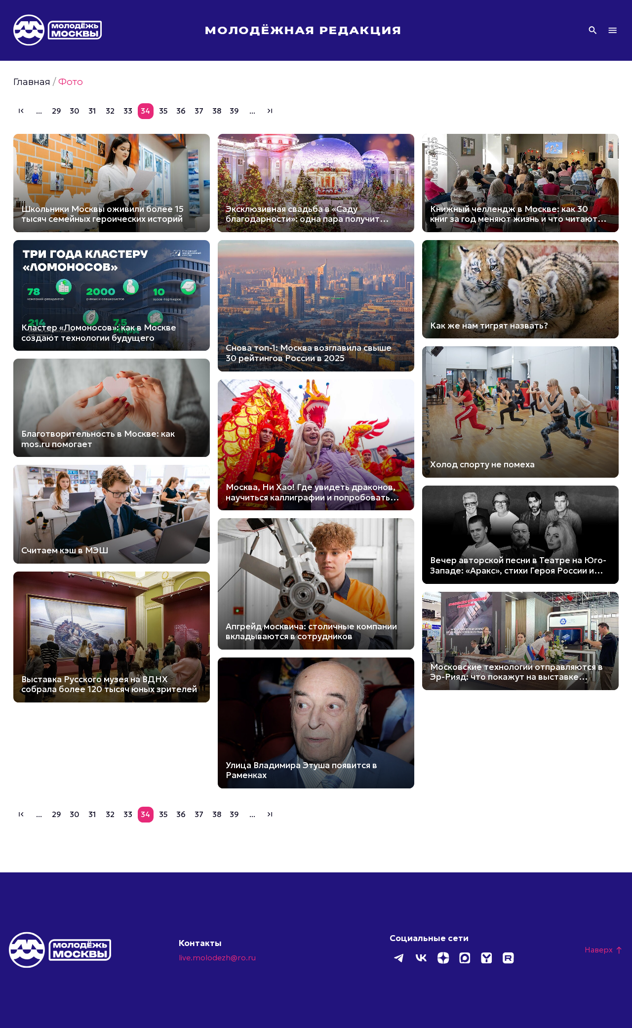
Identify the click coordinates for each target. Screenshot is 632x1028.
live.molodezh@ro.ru (217, 957)
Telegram (399, 958)
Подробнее (111, 183)
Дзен (443, 958)
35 (163, 111)
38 (216, 111)
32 (110, 111)
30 (74, 111)
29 (56, 111)
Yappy (486, 958)
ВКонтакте (421, 958)
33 (127, 111)
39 (234, 111)
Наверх (604, 949)
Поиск (592, 30)
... (39, 111)
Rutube (508, 958)
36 (181, 111)
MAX (464, 958)
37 (199, 111)
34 (145, 111)
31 (92, 111)
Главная (31, 81)
